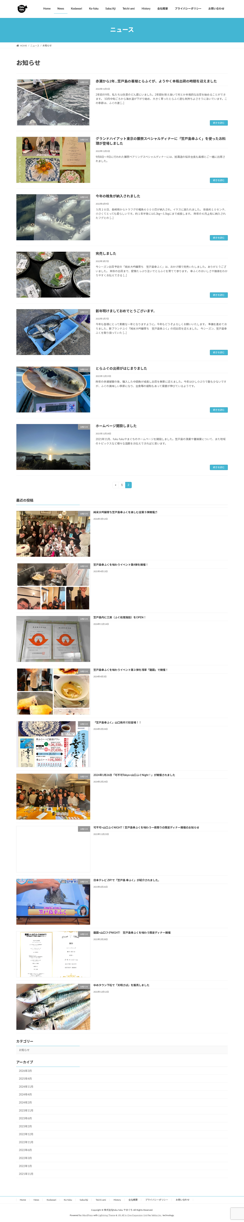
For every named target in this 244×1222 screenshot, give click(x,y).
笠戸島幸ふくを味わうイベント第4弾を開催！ (120, 565)
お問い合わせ (182, 1200)
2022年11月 (26, 1142)
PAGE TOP (234, 1181)
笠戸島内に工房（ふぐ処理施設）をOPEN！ (119, 617)
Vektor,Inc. (156, 1215)
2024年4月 (25, 1095)
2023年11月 (26, 1110)
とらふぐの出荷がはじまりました (121, 368)
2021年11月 (26, 1174)
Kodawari (51, 1200)
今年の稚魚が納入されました (118, 196)
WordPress (87, 1215)
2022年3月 (25, 1158)
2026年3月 (25, 1071)
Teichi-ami (101, 1200)
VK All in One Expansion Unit (133, 1215)
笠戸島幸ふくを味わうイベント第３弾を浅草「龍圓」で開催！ (130, 670)
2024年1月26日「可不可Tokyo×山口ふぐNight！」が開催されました (134, 775)
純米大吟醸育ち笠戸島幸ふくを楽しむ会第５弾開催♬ (125, 512)
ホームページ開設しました (116, 426)
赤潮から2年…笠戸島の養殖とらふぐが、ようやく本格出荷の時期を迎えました (156, 81)
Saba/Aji (84, 1200)
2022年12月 (26, 1134)
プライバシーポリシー (156, 1200)
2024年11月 (26, 1087)
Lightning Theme (106, 1215)
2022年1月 (25, 1166)
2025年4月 (25, 1079)
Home (23, 1200)
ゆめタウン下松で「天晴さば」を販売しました (121, 985)
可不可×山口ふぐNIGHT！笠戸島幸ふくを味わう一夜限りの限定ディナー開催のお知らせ (146, 827)
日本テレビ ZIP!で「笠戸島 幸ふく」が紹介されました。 (127, 880)
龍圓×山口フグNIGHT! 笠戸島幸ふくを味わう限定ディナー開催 (132, 933)
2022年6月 (25, 1150)
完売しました (106, 254)
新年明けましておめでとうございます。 (126, 311)
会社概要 (133, 1200)
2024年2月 (25, 1102)
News (36, 1200)
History (117, 1200)
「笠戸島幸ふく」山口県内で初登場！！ (117, 722)
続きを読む (219, 123)
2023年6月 (25, 1118)
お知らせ (24, 1050)
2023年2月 (25, 1126)
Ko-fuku (68, 1200)
